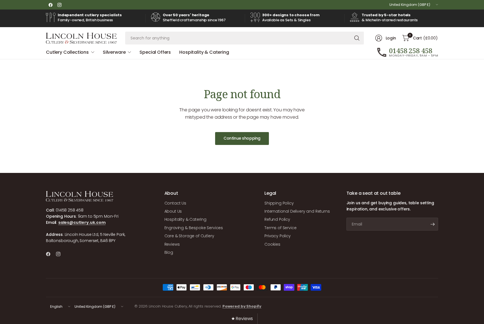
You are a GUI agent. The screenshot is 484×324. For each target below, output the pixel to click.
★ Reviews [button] (242, 318)
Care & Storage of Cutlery (189, 236)
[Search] (357, 38)
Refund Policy (277, 219)
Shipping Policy (279, 203)
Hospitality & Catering (185, 219)
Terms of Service (280, 228)
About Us (173, 211)
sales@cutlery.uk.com (82, 222)
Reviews (172, 244)
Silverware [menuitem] (114, 52)
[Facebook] (50, 4)
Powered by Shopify (241, 306)
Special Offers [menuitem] (155, 52)
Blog (168, 252)
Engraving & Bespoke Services (193, 228)
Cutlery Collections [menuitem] (67, 52)
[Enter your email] (432, 224)
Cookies (272, 244)
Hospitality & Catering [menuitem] (204, 52)
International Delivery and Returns (297, 211)
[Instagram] (59, 4)
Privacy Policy (277, 236)
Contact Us (175, 203)
